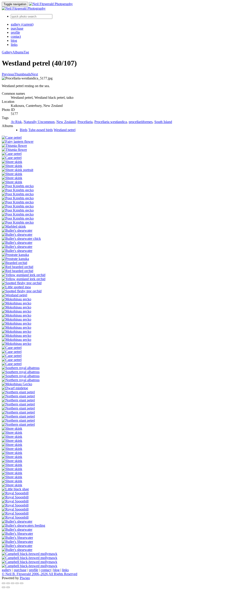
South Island (163, 122)
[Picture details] (17, 583)
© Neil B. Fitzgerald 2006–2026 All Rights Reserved (39, 574)
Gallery (7, 52)
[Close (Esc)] (3, 583)
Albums (18, 52)
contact (16, 36)
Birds (23, 130)
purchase (17, 28)
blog (14, 40)
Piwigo (25, 578)
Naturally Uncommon (39, 122)
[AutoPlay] (21, 583)
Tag (26, 52)
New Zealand (66, 122)
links (14, 44)
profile (15, 32)
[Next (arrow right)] (8, 587)
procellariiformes (141, 122)
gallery (22, 24)
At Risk (16, 122)
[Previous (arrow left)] (3, 587)
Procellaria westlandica (110, 122)
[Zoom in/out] (12, 583)
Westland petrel (64, 130)
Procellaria (85, 122)
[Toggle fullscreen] (8, 583)
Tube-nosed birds (40, 130)
